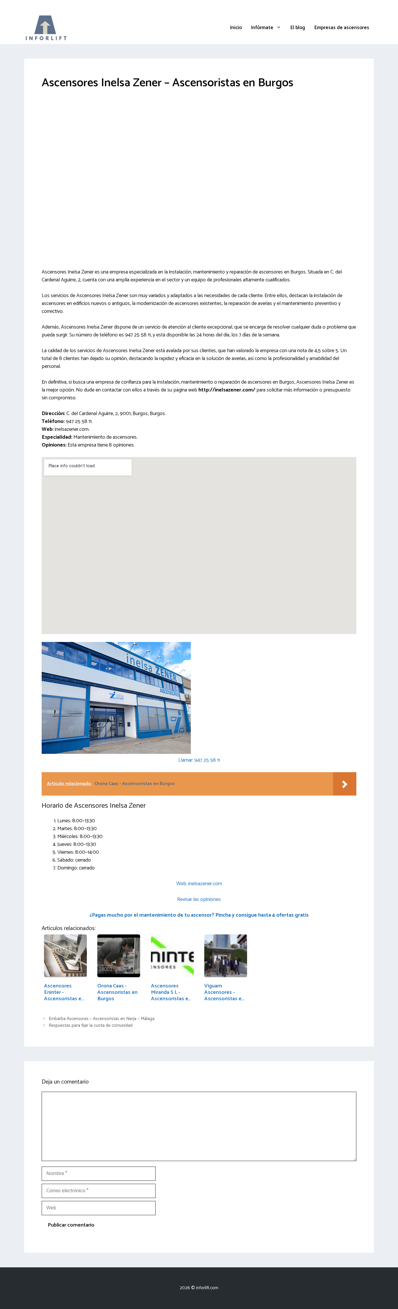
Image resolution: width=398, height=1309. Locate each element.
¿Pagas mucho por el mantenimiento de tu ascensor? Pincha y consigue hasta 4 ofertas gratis (199, 915)
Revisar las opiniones (199, 899)
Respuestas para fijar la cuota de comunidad (91, 1025)
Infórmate (262, 28)
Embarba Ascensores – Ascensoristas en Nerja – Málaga (101, 1018)
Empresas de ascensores (341, 28)
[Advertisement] (199, 141)
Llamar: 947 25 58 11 (199, 760)
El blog (297, 28)
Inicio (236, 28)
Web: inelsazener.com (199, 883)
